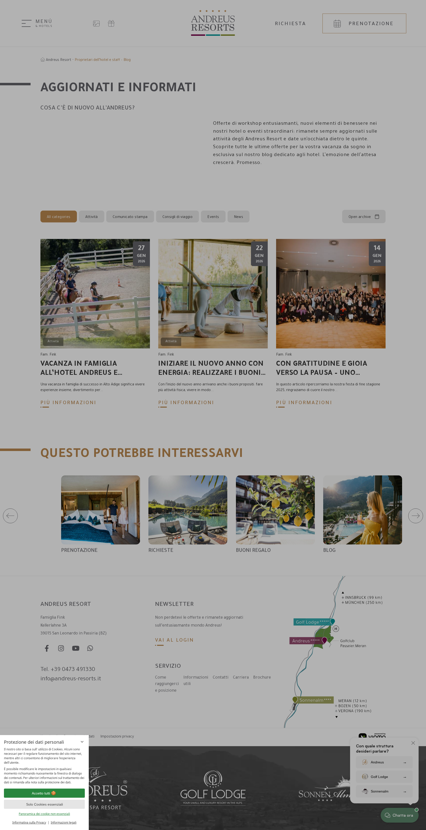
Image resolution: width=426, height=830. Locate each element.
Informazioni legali (63, 822)
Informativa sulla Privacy (29, 822)
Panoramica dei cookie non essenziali (44, 814)
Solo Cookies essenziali (44, 804)
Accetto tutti (41, 793)
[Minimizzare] (82, 741)
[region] (44, 766)
